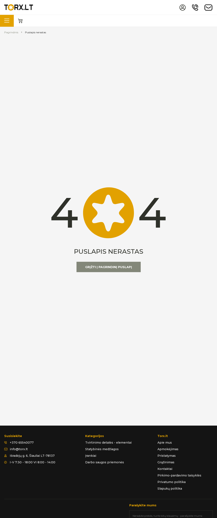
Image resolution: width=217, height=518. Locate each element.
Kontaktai (164, 469)
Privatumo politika (171, 482)
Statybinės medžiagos (102, 449)
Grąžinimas (165, 462)
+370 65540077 (22, 442)
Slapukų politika (169, 488)
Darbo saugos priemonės (104, 462)
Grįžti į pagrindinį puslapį (108, 267)
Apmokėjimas (167, 449)
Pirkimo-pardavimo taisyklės (179, 475)
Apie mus (164, 442)
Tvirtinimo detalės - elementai (108, 442)
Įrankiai (90, 456)
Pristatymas (166, 456)
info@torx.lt (19, 449)
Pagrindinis (11, 32)
